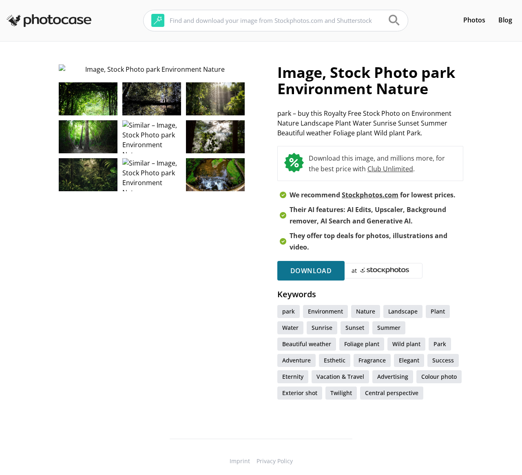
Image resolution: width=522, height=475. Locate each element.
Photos (474, 19)
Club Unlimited (390, 168)
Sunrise (322, 327)
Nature (365, 311)
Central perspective (391, 393)
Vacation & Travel (340, 376)
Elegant (409, 360)
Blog (505, 19)
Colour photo (439, 376)
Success (443, 360)
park (288, 311)
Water (290, 327)
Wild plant (406, 344)
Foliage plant (361, 344)
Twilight (341, 393)
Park (440, 344)
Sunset (354, 327)
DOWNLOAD (311, 270)
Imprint (240, 461)
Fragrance (372, 360)
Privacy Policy (275, 461)
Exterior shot (299, 393)
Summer (388, 327)
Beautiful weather (306, 344)
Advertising (392, 376)
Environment (325, 311)
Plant (438, 311)
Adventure (296, 360)
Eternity (292, 376)
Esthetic (334, 360)
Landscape (403, 311)
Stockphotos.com (370, 194)
